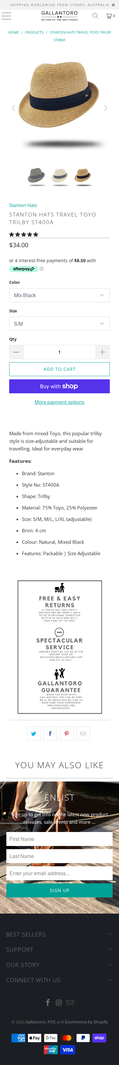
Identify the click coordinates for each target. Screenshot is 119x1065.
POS (52, 1022)
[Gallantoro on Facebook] (48, 1003)
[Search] (95, 16)
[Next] (105, 108)
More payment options (59, 402)
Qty (13, 339)
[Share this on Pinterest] (67, 734)
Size (13, 311)
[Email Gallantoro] (70, 1003)
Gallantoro (36, 1022)
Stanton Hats (23, 205)
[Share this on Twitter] (34, 734)
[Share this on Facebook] (50, 734)
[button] (23, 234)
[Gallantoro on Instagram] (59, 1003)
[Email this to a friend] (83, 734)
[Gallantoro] (59, 16)
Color (14, 282)
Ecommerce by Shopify (86, 1022)
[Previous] (14, 108)
